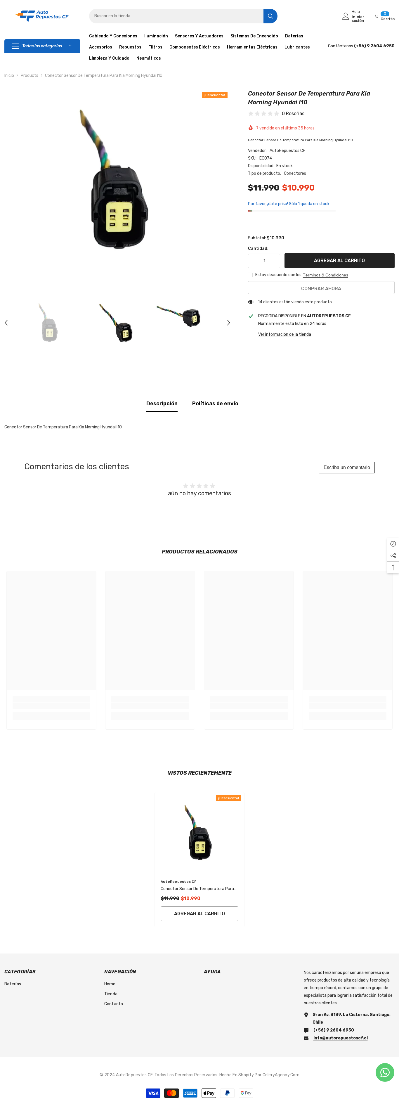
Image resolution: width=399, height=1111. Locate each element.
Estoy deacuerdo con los (278, 274)
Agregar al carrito (339, 260)
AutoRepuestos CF (287, 150)
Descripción (162, 403)
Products (29, 75)
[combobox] (176, 16)
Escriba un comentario (347, 467)
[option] (117, 179)
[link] (51, 706)
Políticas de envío (215, 403)
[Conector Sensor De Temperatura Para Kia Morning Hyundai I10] (199, 832)
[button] (6, 322)
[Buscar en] (183, 16)
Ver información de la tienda (284, 334)
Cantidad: (258, 248)
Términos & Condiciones (325, 275)
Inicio (9, 75)
